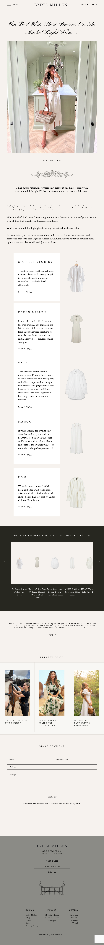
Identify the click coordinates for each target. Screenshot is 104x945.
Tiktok (75, 923)
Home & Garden (52, 918)
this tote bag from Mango (25, 626)
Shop (94, 4)
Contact (29, 920)
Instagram (74, 915)
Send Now (52, 797)
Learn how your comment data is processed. (66, 803)
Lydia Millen (31, 915)
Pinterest (74, 920)
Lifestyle (52, 920)
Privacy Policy (32, 926)
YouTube (74, 918)
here (86, 628)
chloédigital (58, 935)
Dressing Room (52, 915)
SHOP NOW (25, 292)
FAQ (28, 918)
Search (85, 4)
